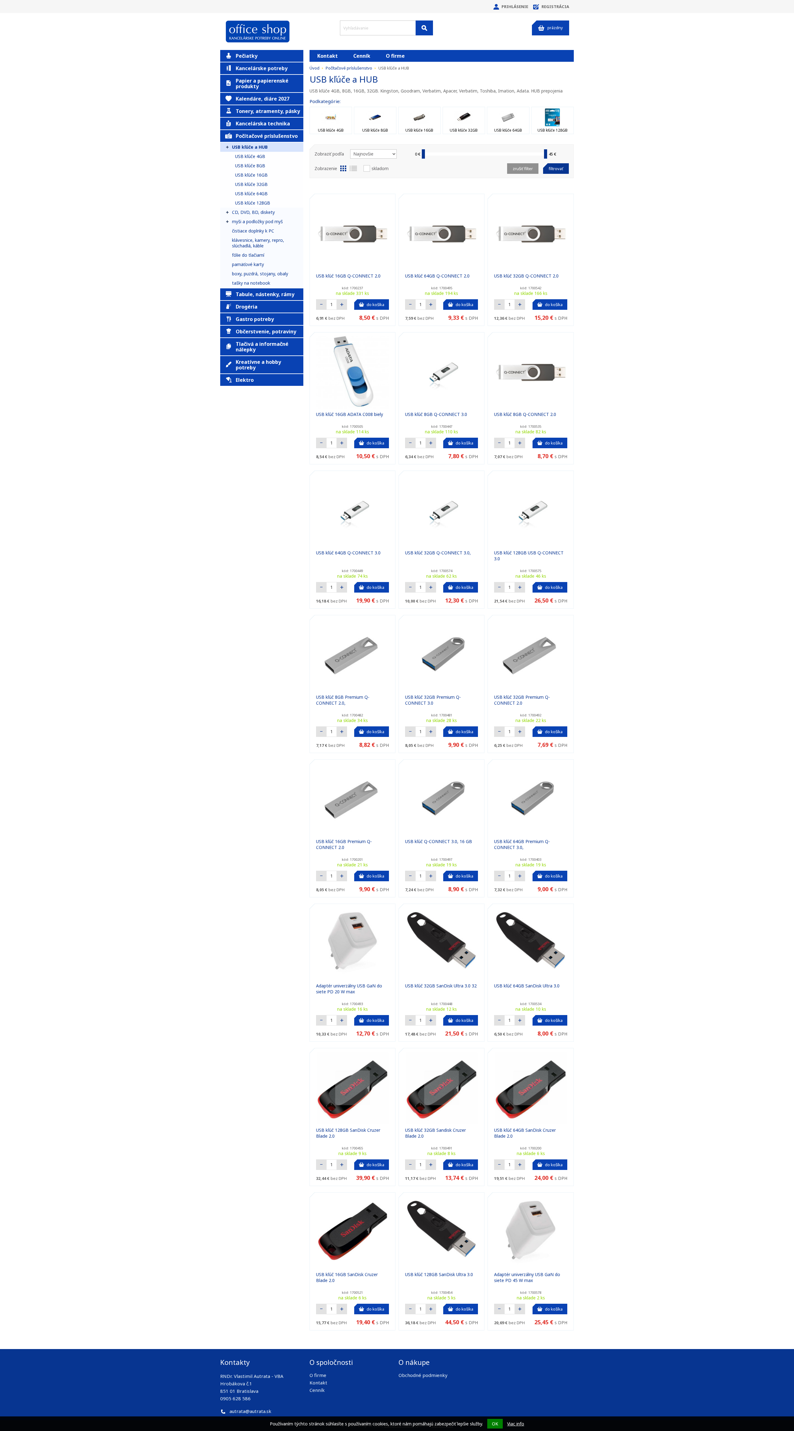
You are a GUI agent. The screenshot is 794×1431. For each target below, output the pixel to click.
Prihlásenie (515, 6)
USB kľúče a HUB (250, 147)
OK (495, 1424)
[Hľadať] (424, 27)
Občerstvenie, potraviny (266, 331)
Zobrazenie (325, 168)
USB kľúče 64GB (251, 193)
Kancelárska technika (263, 123)
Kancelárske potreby (262, 68)
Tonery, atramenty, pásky (268, 111)
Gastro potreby (255, 319)
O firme (395, 55)
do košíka (375, 304)
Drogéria (246, 306)
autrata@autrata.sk (250, 1411)
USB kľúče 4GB (250, 156)
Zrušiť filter (523, 168)
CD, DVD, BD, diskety (253, 212)
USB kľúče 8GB (250, 166)
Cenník (361, 55)
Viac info (515, 1424)
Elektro (245, 380)
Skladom (380, 168)
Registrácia (555, 6)
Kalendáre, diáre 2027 (262, 98)
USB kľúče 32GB (251, 184)
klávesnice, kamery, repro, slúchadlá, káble (258, 243)
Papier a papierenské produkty (262, 83)
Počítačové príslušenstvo (267, 136)
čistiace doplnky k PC (253, 231)
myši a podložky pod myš (257, 221)
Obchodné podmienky (423, 1375)
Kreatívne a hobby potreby (258, 365)
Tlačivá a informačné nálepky (262, 347)
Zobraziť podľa (329, 154)
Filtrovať (556, 168)
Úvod (314, 68)
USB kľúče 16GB (251, 175)
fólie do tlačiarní (248, 255)
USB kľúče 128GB (252, 203)
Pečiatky (246, 55)
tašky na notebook (251, 283)
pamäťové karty (248, 264)
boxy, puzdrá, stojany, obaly (260, 274)
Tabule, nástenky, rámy (265, 294)
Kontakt (327, 55)
